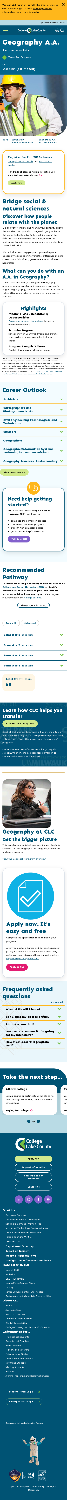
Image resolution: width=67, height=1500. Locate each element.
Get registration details (20, 161)
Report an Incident (18, 1251)
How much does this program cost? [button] (27, 1043)
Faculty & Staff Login (21, 1401)
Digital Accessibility (16, 1323)
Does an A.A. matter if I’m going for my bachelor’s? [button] (30, 1033)
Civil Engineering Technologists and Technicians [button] (30, 421)
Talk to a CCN (19, 539)
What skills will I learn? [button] (23, 1009)
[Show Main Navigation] (5, 30)
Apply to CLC (17, 967)
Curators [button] (9, 432)
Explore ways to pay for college (25, 321)
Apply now (33, 1158)
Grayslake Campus (16, 1215)
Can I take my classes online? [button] (27, 1017)
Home (5, 140)
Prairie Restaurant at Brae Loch (23, 1232)
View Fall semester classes (23, 175)
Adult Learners (13, 1345)
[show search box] (62, 30)
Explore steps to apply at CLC (22, 958)
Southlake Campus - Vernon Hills (23, 1223)
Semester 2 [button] (18, 645)
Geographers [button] (12, 440)
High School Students (17, 1336)
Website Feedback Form (21, 1255)
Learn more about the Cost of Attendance (35, 374)
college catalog (32, 597)
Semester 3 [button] (18, 655)
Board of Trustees (15, 1314)
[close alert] (63, 4)
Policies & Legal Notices (19, 1318)
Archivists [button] (10, 399)
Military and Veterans (17, 1349)
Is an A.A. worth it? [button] (20, 1024)
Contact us (33, 1186)
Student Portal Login (54, 23)
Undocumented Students (19, 1358)
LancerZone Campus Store (20, 1283)
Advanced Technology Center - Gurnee (27, 1228)
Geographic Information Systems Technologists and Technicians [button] (28, 450)
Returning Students (16, 1362)
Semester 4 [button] (18, 665)
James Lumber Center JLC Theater (24, 1291)
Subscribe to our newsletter (33, 1177)
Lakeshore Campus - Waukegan (23, 1219)
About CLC (12, 1305)
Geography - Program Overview (22, 141)
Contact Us (13, 1241)
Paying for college (17, 1110)
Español (10, 1371)
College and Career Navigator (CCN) (23, 587)
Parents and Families (17, 1341)
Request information (33, 1167)
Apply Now (16, 183)
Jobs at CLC (12, 1269)
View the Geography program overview (24, 858)
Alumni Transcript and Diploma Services (27, 1375)
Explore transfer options (20, 723)
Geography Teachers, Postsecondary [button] (30, 461)
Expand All (11, 623)
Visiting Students (15, 1367)
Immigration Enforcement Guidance (28, 1260)
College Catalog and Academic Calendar (28, 1327)
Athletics (10, 1274)
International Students (18, 1354)
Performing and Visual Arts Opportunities (28, 1296)
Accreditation (13, 1309)
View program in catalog (33, 605)
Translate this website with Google (24, 1423)
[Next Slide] (38, 1121)
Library (9, 1287)
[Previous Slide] (28, 1121)
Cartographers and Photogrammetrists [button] (18, 409)
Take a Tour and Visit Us (19, 1236)
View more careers (14, 472)
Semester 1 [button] (18, 635)
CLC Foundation (15, 1278)
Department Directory (20, 1246)
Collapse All (30, 623)
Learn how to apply (27, 11)
